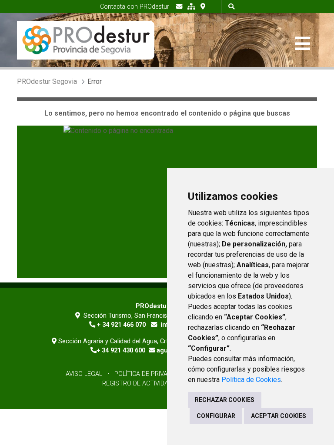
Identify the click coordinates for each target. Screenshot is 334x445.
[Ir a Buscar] (231, 6)
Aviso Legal (84, 374)
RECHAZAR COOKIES (224, 399)
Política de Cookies (251, 379)
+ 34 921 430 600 (121, 350)
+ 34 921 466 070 (121, 325)
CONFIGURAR (216, 415)
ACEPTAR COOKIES (278, 415)
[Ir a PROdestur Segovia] (85, 40)
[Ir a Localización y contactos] (202, 6)
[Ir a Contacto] (179, 6)
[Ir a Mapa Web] (191, 6)
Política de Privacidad (149, 374)
